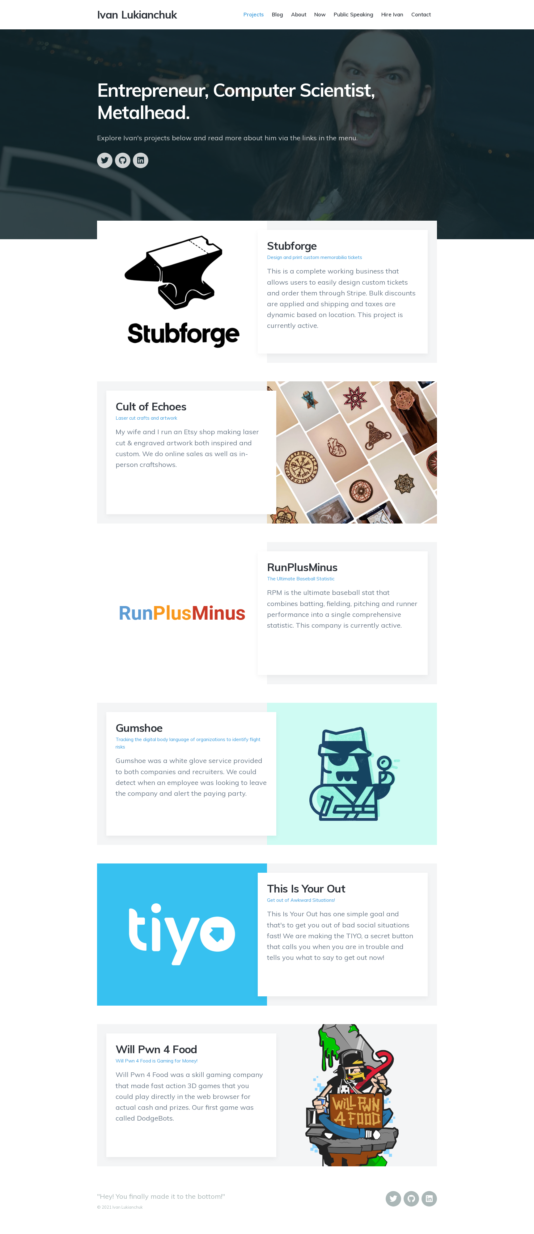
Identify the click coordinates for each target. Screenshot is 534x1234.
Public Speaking (353, 14)
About (298, 14)
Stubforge (292, 245)
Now (320, 14)
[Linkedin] (140, 160)
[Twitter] (104, 160)
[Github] (122, 160)
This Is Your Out (306, 888)
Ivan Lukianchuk (137, 14)
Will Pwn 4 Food (156, 1049)
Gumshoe (139, 728)
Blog (277, 14)
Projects (254, 14)
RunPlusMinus (302, 567)
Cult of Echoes (151, 406)
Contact (421, 14)
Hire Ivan (392, 14)
